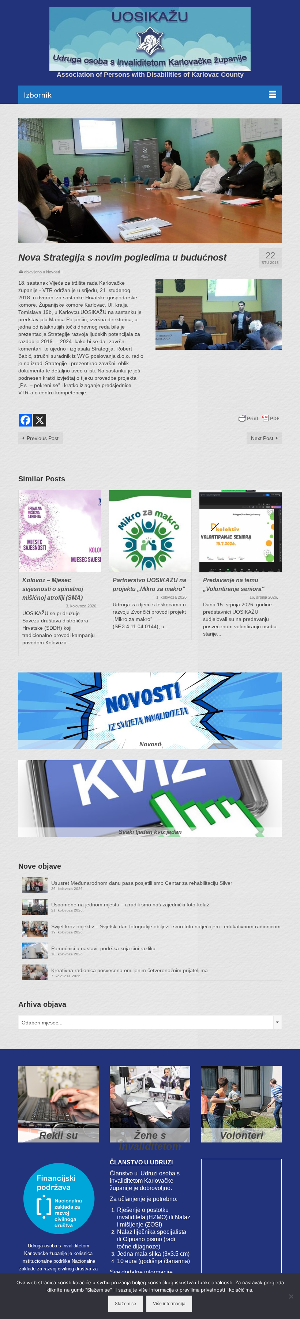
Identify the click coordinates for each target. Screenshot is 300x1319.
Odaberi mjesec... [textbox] (42, 1023)
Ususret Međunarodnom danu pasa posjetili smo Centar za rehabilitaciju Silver (141, 883)
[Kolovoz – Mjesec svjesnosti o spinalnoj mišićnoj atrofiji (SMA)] (60, 531)
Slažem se (125, 1303)
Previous (24, 573)
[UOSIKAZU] (150, 39)
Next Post (262, 438)
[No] (291, 1296)
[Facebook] (25, 420)
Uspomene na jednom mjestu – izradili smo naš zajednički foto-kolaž (130, 904)
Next (275, 573)
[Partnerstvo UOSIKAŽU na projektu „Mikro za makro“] (150, 531)
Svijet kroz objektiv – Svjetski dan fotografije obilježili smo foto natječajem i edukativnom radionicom (166, 926)
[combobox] (150, 1022)
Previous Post (43, 438)
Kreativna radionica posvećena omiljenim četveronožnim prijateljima (129, 970)
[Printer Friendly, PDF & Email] (259, 418)
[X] (39, 420)
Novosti (53, 272)
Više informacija (169, 1303)
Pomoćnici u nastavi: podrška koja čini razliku (103, 948)
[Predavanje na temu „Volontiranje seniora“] (240, 531)
